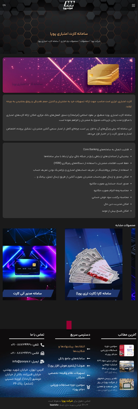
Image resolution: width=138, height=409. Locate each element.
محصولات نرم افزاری (69, 41)
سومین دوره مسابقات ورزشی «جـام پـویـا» (109, 350)
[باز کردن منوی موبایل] (133, 5)
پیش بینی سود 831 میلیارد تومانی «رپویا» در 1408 (107, 364)
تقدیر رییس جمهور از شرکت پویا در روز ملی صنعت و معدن (107, 382)
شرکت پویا (95, 41)
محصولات (84, 41)
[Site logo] (69, 5)
